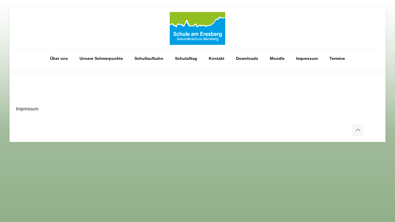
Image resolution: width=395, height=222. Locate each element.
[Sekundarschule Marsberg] (197, 28)
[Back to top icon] (358, 130)
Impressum (27, 108)
